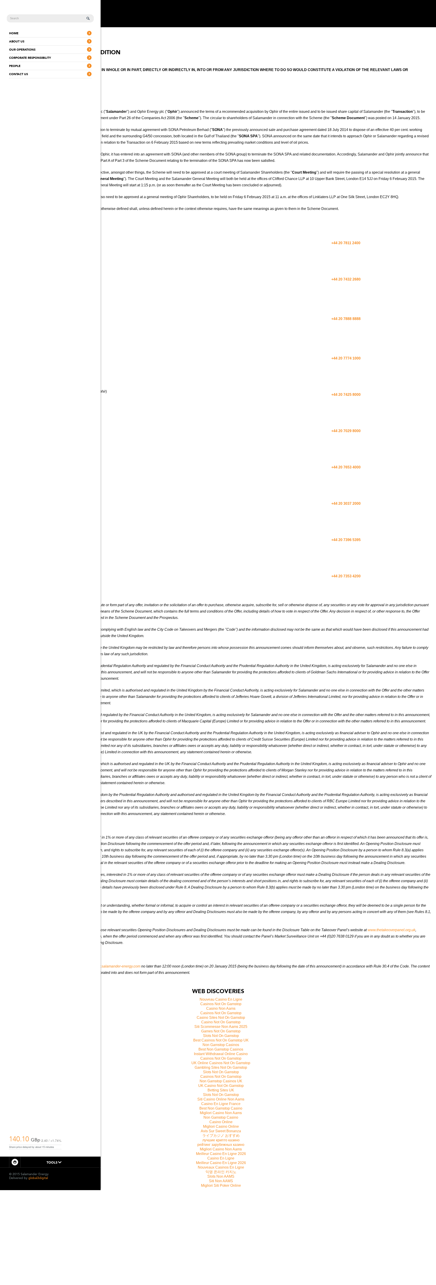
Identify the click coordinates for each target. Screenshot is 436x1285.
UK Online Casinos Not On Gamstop (220, 1063)
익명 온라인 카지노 (221, 1172)
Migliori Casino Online (221, 1126)
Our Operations (22, 49)
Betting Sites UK (221, 1090)
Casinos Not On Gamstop (220, 1004)
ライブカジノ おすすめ (221, 1135)
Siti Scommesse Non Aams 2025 (220, 1027)
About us (16, 41)
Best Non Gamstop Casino (220, 1108)
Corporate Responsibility (30, 57)
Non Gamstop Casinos (221, 1045)
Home (13, 33)
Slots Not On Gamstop (221, 1036)
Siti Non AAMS (221, 1181)
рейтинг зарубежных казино (220, 1145)
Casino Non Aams (220, 1008)
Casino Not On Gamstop (220, 1022)
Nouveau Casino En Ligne (221, 999)
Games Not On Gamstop (220, 1031)
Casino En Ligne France (220, 1104)
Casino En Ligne (220, 1158)
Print (14, 1162)
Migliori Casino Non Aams (221, 1113)
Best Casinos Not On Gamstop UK (221, 1040)
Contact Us (18, 74)
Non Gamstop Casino (220, 1117)
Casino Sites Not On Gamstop (221, 1017)
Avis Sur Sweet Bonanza (221, 1131)
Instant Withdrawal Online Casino (221, 1054)
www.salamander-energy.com (116, 966)
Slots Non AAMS (220, 1176)
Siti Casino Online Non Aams (220, 1099)
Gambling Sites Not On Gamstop (221, 1067)
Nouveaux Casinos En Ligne (221, 1167)
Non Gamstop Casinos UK (221, 1081)
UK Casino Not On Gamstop (221, 1086)
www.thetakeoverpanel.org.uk (391, 930)
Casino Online (221, 1122)
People (14, 66)
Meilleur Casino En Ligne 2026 (221, 1154)
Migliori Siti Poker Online (221, 1185)
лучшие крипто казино (221, 1140)
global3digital (38, 1178)
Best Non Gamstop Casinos (220, 1049)
